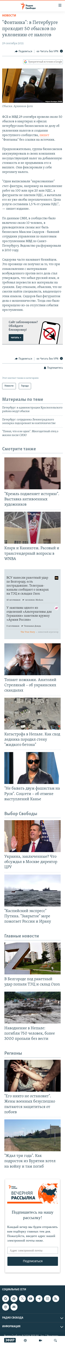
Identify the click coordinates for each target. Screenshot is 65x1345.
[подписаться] (13, 1307)
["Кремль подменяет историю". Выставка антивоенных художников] (32, 473)
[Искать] (55, 1340)
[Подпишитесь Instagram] (47, 1298)
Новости (9, 15)
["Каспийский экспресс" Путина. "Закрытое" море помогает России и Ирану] (32, 890)
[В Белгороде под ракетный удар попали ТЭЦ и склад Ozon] (32, 958)
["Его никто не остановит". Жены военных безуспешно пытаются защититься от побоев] (32, 1076)
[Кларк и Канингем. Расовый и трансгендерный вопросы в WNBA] (32, 528)
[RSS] (55, 1298)
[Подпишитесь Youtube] (30, 1298)
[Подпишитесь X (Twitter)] (22, 1298)
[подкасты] (25, 1340)
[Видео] (40, 1340)
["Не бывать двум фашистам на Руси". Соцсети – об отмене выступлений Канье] (32, 768)
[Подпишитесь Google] (5, 1298)
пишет (44, 135)
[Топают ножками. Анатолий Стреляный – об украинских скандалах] (32, 659)
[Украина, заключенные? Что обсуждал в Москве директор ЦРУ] (32, 836)
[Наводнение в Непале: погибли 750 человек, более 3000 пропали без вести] (32, 1008)
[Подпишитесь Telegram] (39, 1298)
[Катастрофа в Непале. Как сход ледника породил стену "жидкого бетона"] (32, 714)
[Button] (23, 51)
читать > (16, 337)
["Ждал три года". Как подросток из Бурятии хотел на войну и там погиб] (32, 1135)
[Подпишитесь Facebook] (13, 1298)
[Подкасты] (5, 1307)
